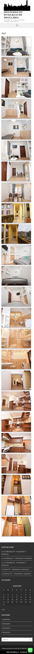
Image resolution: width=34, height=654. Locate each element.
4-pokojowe (6, 632)
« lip (3, 610)
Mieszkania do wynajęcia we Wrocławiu (13, 15)
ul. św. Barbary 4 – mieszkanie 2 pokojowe (17, 558)
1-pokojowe (6, 619)
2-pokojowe (6, 624)
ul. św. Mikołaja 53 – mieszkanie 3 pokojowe (14, 564)
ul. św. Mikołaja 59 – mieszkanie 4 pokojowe (14, 553)
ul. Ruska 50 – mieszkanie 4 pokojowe (15, 569)
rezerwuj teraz (17, 652)
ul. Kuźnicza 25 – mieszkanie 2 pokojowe (16, 574)
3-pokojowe (6, 628)
